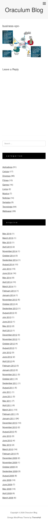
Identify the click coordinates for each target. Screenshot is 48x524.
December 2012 (9, 334)
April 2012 (7, 361)
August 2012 (8, 348)
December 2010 (9, 422)
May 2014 (6, 277)
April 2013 (7, 330)
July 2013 (6, 317)
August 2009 (8, 475)
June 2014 (7, 273)
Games (5, 184)
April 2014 (7, 282)
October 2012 (8, 343)
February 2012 (9, 365)
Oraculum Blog (24, 9)
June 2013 (7, 321)
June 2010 (7, 440)
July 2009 (6, 480)
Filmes (5, 180)
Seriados (6, 202)
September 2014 (10, 260)
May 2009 (6, 488)
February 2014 (9, 290)
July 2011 (6, 392)
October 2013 (8, 304)
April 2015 (7, 246)
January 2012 (8, 370)
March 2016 (7, 237)
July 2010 (6, 436)
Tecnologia (7, 206)
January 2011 (8, 418)
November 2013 (9, 299)
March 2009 (7, 497)
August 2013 (8, 312)
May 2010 (6, 444)
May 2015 (6, 242)
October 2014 (8, 255)
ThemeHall (36, 517)
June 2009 (7, 484)
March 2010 (7, 449)
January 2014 (8, 295)
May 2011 (6, 400)
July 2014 (6, 268)
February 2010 (9, 453)
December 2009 (9, 458)
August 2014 (8, 264)
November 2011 (9, 374)
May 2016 (6, 233)
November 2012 (9, 339)
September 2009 (10, 471)
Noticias (6, 197)
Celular (5, 171)
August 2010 (8, 431)
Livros (5, 189)
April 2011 (7, 405)
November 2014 (9, 251)
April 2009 (7, 493)
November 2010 (9, 427)
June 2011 (7, 396)
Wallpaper (7, 211)
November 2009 (9, 462)
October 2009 (8, 466)
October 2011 (8, 378)
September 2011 (10, 383)
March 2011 (7, 409)
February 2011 (9, 414)
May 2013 (6, 326)
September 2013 (10, 308)
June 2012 (7, 356)
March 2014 (7, 286)
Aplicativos (7, 167)
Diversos (6, 175)
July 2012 (6, 352)
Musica (5, 193)
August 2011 (8, 387)
